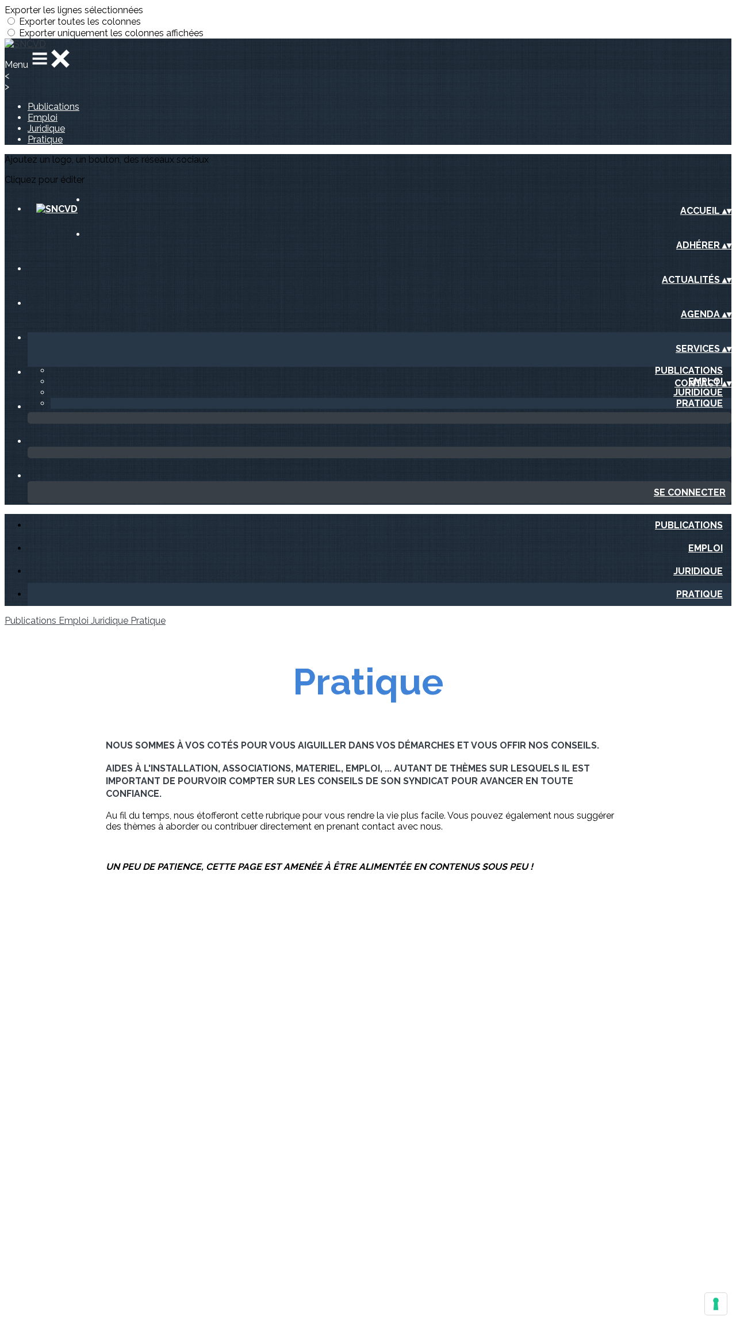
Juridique (46, 128)
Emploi (42, 117)
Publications (53, 106)
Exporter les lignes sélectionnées (74, 10)
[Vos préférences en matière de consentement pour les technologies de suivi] (716, 1304)
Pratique (45, 139)
